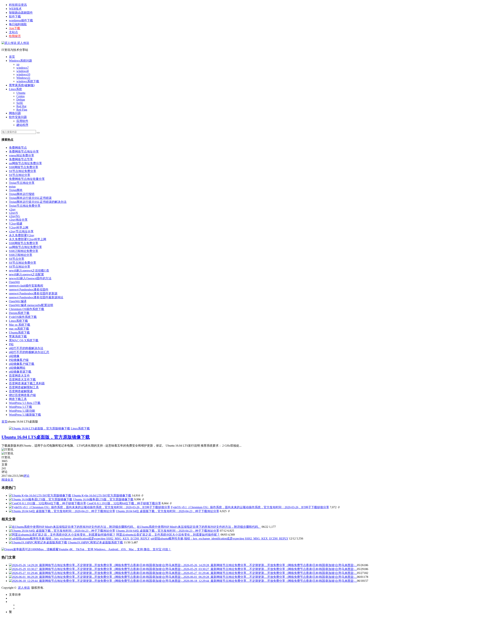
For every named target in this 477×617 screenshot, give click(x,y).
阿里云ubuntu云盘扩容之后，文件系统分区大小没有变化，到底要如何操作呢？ (168, 534)
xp (17, 64)
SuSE (19, 102)
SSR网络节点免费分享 (23, 167)
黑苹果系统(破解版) (22, 85)
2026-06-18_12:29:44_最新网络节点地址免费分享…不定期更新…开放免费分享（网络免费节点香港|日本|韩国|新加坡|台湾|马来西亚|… (270, 580)
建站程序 (22, 124)
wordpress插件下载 (21, 20)
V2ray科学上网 (18, 227)
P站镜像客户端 (19, 359)
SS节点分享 (16, 258)
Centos (20, 96)
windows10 (23, 74)
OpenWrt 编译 (17, 301)
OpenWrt (14, 282)
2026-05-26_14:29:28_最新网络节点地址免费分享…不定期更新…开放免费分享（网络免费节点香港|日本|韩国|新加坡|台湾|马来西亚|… (270, 565)
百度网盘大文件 (19, 375)
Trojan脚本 (16, 190)
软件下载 (15, 16)
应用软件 (22, 121)
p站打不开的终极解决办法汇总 (29, 352)
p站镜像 (14, 356)
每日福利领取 (18, 24)
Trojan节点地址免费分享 (24, 205)
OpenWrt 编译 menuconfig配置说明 (31, 305)
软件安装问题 (18, 117)
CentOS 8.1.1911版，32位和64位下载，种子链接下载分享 (124, 503)
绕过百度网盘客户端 (22, 395)
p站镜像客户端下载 (21, 363)
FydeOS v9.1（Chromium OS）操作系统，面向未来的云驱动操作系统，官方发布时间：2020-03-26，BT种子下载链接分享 (250, 507)
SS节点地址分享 (19, 175)
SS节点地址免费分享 (22, 171)
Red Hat (21, 106)
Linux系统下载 (18, 320)
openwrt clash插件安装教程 (26, 285)
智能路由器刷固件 (21, 12)
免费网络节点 (18, 147)
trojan (12, 186)
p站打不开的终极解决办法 (26, 348)
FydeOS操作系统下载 (23, 316)
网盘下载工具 (18, 399)
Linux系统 (15, 89)
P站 (11, 344)
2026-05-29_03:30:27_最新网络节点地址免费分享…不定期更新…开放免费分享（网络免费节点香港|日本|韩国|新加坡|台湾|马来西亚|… (270, 569)
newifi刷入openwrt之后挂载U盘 (29, 270)
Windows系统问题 (20, 60)
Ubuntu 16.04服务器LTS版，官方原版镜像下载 (103, 499)
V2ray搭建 (15, 223)
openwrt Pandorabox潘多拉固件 (28, 289)
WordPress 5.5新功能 (22, 410)
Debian (20, 99)
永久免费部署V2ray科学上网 (27, 239)
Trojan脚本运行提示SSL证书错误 (30, 197)
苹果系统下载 (18, 336)
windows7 (22, 67)
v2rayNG (14, 216)
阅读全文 (7, 479)
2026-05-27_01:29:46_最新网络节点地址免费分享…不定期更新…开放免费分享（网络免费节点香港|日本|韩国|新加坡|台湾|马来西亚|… (270, 573)
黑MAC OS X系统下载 (23, 340)
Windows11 (23, 77)
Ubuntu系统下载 (19, 332)
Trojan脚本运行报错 (21, 194)
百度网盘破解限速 (21, 391)
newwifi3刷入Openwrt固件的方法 (30, 278)
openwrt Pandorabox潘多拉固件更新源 (33, 293)
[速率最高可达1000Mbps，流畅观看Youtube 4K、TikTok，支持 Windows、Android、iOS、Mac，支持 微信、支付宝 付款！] (86, 549)
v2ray (12, 209)
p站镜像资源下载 (20, 371)
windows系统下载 (27, 81)
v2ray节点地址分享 (21, 231)
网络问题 (15, 113)
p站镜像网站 (17, 367)
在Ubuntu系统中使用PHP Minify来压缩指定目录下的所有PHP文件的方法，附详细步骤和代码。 (199, 526)
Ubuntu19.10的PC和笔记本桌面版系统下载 (95, 542)
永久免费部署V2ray (21, 235)
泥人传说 (22, 43)
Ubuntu (20, 92)
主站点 (13, 32)
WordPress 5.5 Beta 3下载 (24, 403)
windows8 (22, 71)
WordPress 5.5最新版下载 (25, 414)
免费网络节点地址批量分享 (27, 178)
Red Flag (21, 109)
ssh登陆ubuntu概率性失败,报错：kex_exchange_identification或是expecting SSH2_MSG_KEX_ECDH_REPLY (219, 538)
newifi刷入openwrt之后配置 (26, 274)
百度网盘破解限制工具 (24, 387)
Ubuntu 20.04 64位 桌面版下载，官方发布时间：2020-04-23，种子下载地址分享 (167, 511)
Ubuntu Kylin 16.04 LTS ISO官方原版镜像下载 (101, 495)
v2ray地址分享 (18, 219)
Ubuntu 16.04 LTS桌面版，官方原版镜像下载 (45, 437)
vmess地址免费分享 (21, 155)
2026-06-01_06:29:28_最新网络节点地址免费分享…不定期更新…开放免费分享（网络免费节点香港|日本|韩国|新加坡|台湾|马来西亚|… (270, 576)
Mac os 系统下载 (19, 324)
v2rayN (13, 212)
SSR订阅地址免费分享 (23, 251)
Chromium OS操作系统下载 (26, 309)
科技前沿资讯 (18, 4)
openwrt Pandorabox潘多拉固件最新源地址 (36, 297)
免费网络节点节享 (21, 159)
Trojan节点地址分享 (21, 182)
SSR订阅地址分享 (20, 254)
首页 (12, 56)
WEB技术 (15, 8)
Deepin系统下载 (19, 313)
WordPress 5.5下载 (20, 406)
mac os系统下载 (19, 328)
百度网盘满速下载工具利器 (27, 383)
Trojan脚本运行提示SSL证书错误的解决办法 (38, 201)
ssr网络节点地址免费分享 (25, 163)
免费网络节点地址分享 (24, 151)
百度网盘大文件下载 (22, 379)
